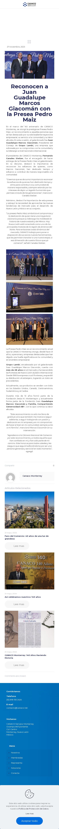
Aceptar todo (29, 820)
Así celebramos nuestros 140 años (23, 597)
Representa (16, 763)
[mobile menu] (55, 4)
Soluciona (15, 768)
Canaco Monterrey (32, 476)
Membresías (17, 758)
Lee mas (30, 813)
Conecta (15, 773)
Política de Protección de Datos (33, 809)
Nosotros (15, 752)
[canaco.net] (29, 4)
